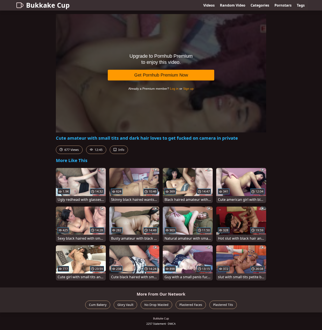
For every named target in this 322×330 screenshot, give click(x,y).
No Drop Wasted (156, 305)
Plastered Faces (190, 305)
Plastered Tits (223, 305)
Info (120, 150)
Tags (301, 5)
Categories (260, 5)
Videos (209, 5)
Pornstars (283, 5)
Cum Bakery (97, 305)
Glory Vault (125, 305)
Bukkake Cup (48, 5)
